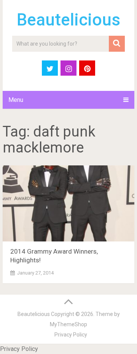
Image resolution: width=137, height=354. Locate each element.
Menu (15, 99)
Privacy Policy (70, 335)
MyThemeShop (68, 324)
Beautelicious (68, 20)
